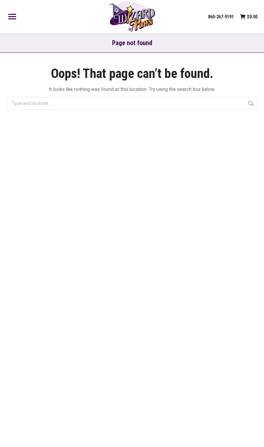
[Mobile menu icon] (12, 16)
